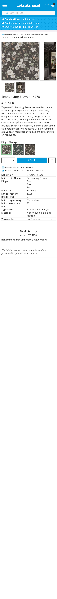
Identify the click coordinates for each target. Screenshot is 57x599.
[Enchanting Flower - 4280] (30, 149)
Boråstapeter (34, 34)
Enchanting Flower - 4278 (22, 37)
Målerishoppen (11, 34)
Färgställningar (10, 142)
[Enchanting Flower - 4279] (18, 149)
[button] (47, 5)
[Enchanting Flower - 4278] (6, 149)
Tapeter (23, 34)
